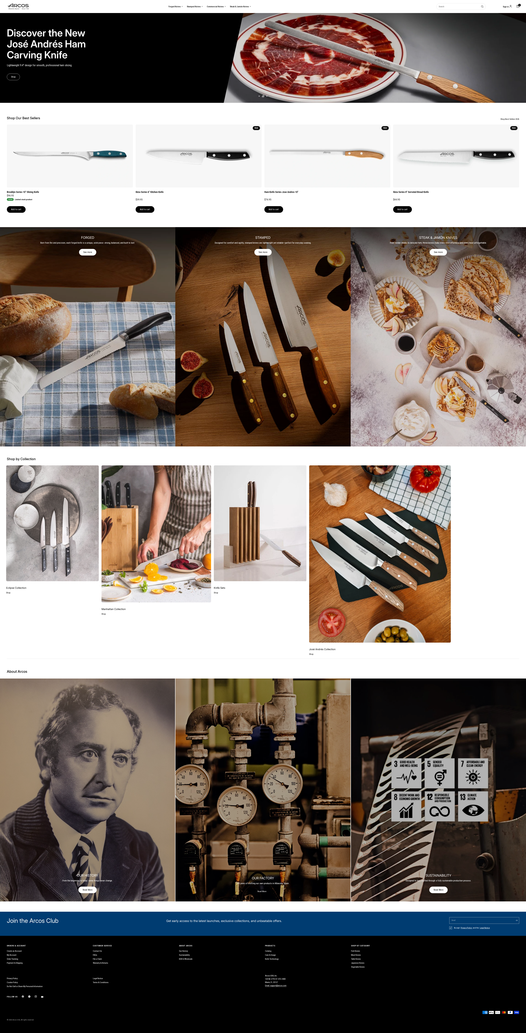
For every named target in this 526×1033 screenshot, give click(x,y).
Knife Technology (272, 959)
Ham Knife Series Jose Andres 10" (281, 192)
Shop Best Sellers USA (510, 119)
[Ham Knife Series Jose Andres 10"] (327, 156)
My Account (11, 955)
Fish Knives (355, 951)
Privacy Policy (466, 928)
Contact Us (97, 951)
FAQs (95, 955)
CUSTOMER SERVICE (102, 946)
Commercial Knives (215, 6)
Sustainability (184, 955)
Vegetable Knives (358, 967)
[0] (517, 6)
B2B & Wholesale (185, 959)
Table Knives (356, 959)
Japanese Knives (357, 963)
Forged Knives (174, 6)
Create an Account (14, 951)
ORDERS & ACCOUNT (16, 946)
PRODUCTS (270, 946)
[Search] (482, 6)
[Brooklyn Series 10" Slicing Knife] (70, 156)
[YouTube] (44, 997)
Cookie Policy (12, 982)
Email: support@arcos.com (275, 985)
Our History (183, 951)
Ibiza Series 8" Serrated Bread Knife (411, 192)
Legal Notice (485, 928)
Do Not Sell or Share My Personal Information (25, 986)
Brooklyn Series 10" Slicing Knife (23, 192)
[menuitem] (175, 7)
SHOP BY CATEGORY (360, 946)
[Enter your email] (516, 920)
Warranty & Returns (100, 963)
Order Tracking (12, 959)
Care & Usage (270, 955)
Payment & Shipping (15, 963)
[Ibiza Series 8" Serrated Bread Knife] (456, 156)
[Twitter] (31, 997)
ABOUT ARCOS (185, 946)
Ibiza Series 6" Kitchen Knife (150, 192)
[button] (16, 71)
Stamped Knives (194, 6)
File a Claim (97, 959)
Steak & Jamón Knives (239, 6)
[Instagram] (38, 997)
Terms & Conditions (100, 982)
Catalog (268, 951)
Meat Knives (356, 955)
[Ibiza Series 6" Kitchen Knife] (199, 156)
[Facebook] (25, 997)
